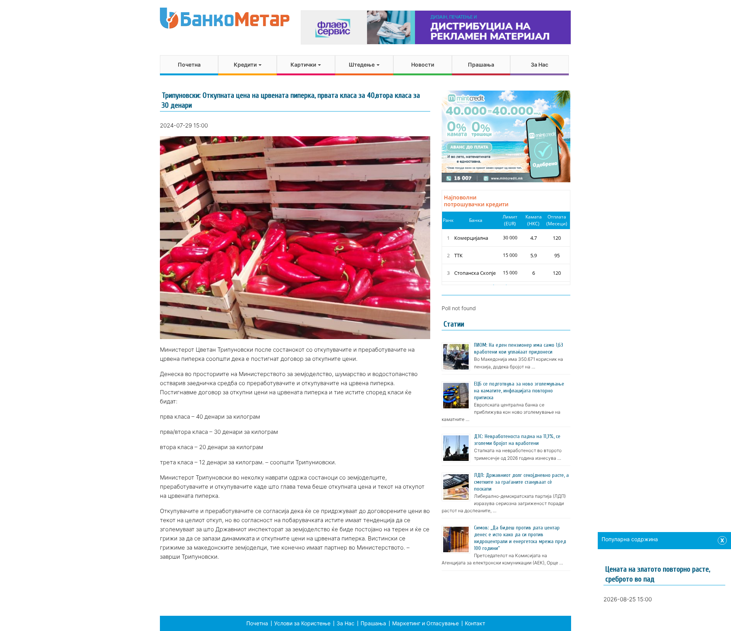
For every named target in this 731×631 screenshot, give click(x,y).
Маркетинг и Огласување (425, 623)
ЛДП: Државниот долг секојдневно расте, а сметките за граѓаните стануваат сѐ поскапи (521, 482)
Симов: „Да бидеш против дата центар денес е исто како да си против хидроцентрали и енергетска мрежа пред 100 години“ (520, 537)
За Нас (539, 64)
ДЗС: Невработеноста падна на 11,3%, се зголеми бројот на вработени (517, 439)
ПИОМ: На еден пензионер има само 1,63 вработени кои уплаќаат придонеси (518, 348)
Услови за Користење (302, 623)
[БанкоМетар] (224, 18)
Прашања (481, 64)
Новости (422, 64)
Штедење (362, 64)
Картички (303, 64)
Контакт (475, 623)
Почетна (189, 64)
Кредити (246, 64)
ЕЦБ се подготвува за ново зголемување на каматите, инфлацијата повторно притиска (519, 391)
